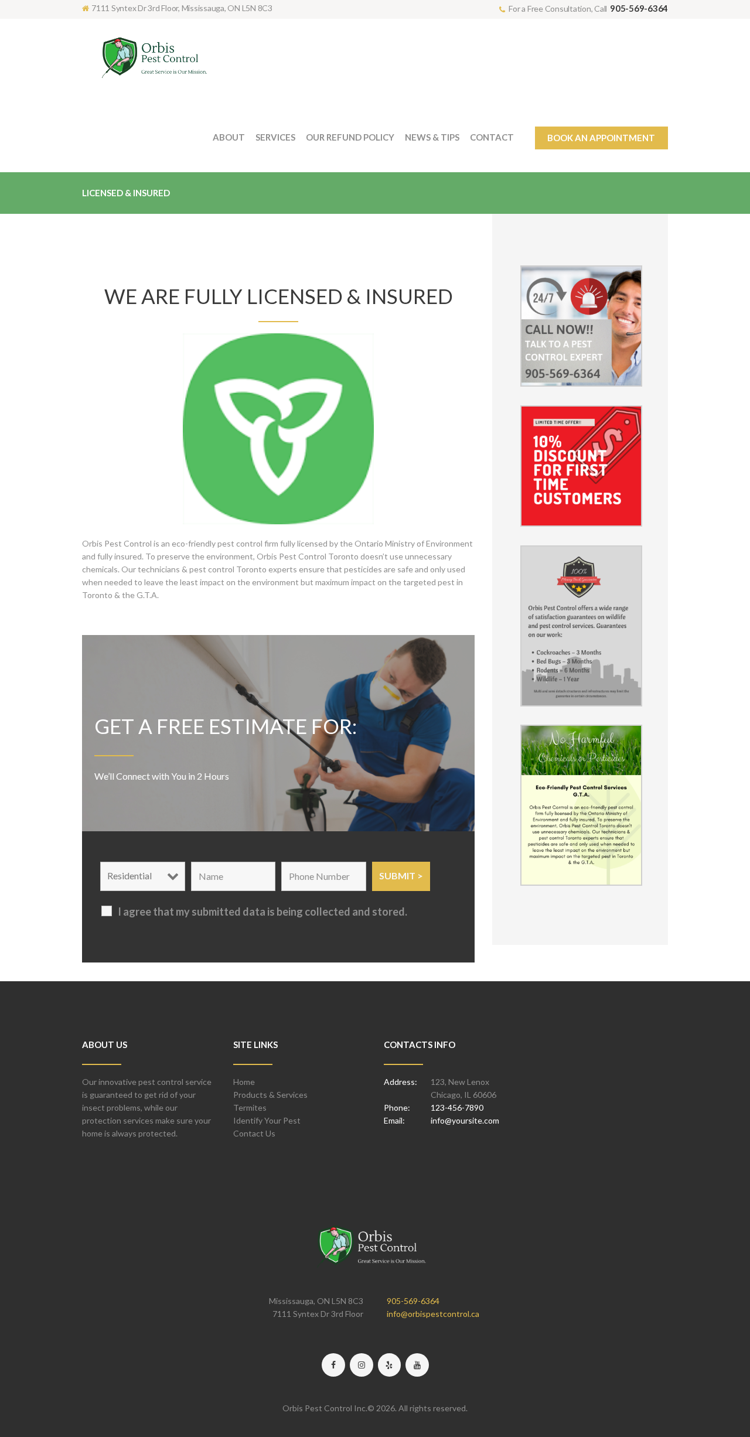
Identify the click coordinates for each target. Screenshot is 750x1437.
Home (244, 1082)
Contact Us (254, 1133)
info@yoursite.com (465, 1120)
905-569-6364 (639, 8)
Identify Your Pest (267, 1120)
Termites (250, 1107)
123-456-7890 (457, 1107)
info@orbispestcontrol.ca (433, 1314)
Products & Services (270, 1095)
